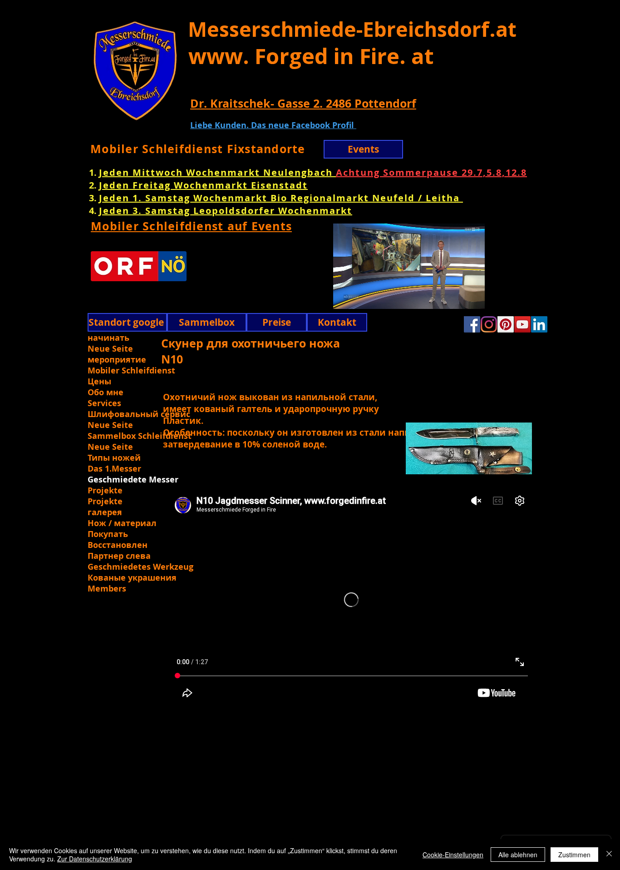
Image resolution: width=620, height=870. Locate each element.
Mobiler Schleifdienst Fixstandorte (197, 149)
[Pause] (309, 297)
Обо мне (105, 392)
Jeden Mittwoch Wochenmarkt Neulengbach (217, 172)
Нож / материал (122, 523)
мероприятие (117, 359)
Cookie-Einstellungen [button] (453, 854)
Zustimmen (574, 854)
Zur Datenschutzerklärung (94, 858)
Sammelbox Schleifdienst (140, 436)
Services (104, 403)
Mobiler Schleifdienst (131, 370)
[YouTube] (522, 324)
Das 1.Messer (114, 468)
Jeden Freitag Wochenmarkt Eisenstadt (203, 185)
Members (107, 588)
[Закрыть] (609, 854)
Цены (99, 381)
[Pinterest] (505, 324)
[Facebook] (472, 324)
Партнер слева (119, 556)
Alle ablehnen (517, 854)
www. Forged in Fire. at (311, 55)
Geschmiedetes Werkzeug (140, 567)
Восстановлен (118, 545)
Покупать (108, 534)
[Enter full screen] (508, 297)
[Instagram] (489, 324)
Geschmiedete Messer (133, 479)
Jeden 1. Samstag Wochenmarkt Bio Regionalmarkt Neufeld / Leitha (281, 198)
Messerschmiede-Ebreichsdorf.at (352, 29)
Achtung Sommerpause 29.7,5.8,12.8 (431, 172)
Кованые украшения (132, 577)
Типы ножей (114, 457)
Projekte (105, 490)
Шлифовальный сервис (139, 414)
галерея (105, 512)
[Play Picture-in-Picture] (493, 297)
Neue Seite (110, 348)
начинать (108, 338)
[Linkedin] (539, 324)
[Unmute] (324, 297)
